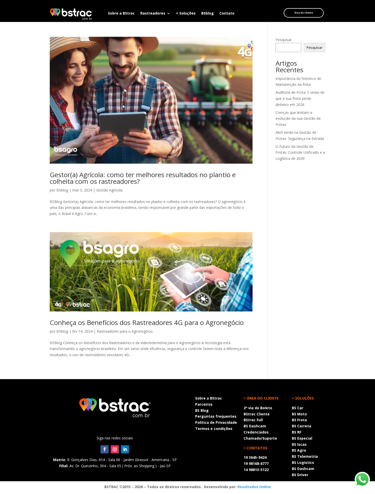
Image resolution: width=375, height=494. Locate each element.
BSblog (207, 13)
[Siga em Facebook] (105, 449)
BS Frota (299, 419)
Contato (226, 13)
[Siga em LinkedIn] (125, 449)
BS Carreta (301, 426)
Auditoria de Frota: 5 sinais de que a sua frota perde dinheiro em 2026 (300, 98)
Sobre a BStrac (121, 13)
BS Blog (202, 410)
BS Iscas (299, 444)
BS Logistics (303, 462)
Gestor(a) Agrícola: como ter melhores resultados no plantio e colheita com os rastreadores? (143, 178)
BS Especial (302, 438)
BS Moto (299, 414)
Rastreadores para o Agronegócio (125, 331)
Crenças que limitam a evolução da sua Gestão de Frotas (298, 118)
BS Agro (299, 450)
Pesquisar (284, 39)
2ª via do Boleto (258, 407)
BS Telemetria (305, 456)
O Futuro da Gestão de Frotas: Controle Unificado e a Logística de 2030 (300, 152)
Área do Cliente (303, 13)
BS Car (297, 407)
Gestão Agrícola (109, 190)
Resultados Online (254, 486)
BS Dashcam (255, 426)
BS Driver (300, 474)
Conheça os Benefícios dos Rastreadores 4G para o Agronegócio (147, 322)
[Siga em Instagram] (115, 449)
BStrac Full (253, 419)
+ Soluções (186, 13)
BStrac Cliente (257, 414)
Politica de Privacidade (216, 422)
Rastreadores (152, 13)
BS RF (296, 432)
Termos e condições (213, 428)
